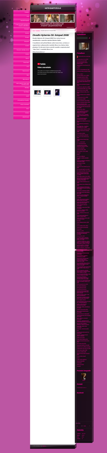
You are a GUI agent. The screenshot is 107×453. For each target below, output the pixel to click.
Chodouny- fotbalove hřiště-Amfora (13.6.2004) (82, 210)
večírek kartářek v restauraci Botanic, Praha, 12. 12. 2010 (83, 245)
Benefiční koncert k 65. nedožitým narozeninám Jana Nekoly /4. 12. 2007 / (84, 81)
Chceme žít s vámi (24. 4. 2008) (83, 86)
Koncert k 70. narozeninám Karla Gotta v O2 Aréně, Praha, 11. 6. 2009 (83, 281)
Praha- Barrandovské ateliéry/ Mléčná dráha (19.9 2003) (83, 200)
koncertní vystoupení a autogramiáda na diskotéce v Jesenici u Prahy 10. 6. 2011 (83, 277)
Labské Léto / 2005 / (81, 109)
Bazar (27, 108)
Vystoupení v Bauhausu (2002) (83, 190)
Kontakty (27, 112)
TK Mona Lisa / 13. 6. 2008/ (82, 97)
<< (77, 425)
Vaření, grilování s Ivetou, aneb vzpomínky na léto (22, 84)
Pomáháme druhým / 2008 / (82, 77)
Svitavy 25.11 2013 (81, 337)
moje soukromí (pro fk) (81, 287)
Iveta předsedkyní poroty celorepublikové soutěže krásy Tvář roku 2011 (83, 250)
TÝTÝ (27, 66)
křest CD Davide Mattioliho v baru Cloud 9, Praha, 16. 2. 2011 (84, 274)
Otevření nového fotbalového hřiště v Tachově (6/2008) (83, 195)
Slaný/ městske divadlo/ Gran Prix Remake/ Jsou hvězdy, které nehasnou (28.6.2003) (84, 178)
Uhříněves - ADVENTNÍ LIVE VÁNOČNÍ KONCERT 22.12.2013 (84, 321)
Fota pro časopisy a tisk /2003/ (83, 100)
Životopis (27, 37)
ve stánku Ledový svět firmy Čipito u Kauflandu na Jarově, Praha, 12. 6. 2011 (83, 238)
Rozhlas (27, 54)
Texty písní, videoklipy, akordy (23, 49)
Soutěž (27, 96)
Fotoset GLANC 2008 (81, 149)
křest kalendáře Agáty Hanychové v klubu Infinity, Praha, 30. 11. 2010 (84, 267)
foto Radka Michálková (81, 285)
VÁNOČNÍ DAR (25, 117)
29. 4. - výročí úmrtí (81, 141)
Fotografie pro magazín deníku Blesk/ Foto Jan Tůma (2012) (83, 298)
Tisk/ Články (26, 91)
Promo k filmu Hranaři (81, 356)
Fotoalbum (27, 12)
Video (28, 75)
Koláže (78, 154)
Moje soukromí (26, 79)
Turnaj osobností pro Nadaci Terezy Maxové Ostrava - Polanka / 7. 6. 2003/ (82, 111)
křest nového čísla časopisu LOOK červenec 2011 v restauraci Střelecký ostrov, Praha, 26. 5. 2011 (82, 260)
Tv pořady (79, 197)
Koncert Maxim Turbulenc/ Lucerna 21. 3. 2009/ (82, 256)
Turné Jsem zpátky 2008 (82, 350)
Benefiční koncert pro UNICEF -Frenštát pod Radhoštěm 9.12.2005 (83, 233)
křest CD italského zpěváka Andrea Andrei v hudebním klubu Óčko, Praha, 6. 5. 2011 (83, 271)
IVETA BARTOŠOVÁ (53, 8)
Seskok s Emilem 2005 (81, 351)
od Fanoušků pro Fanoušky (23, 100)
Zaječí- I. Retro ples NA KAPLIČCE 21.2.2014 (81, 305)
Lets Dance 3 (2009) (81, 163)
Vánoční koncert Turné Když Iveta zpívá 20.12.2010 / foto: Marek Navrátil (83, 291)
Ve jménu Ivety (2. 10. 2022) (82, 59)
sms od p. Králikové (81, 156)
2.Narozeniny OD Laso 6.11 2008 (83, 348)
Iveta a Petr (79, 164)
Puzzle (78, 223)
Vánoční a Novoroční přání (82, 309)
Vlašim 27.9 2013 (80, 364)
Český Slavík (26, 62)
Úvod (28, 16)
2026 (85, 425)
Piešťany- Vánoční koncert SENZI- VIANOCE (82, 335)
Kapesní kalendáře (81, 361)
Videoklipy (27, 87)
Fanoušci (79, 366)
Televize (27, 58)
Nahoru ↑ (44, 445)
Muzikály (27, 33)
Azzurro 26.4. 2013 (81, 235)
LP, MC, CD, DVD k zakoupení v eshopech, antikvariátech (22, 25)
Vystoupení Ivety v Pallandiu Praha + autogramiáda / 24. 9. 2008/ (83, 115)
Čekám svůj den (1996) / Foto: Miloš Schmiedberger (83, 295)
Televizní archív (25, 70)
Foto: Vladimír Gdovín (81, 299)
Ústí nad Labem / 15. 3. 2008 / (83, 75)
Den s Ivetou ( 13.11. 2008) (82, 151)
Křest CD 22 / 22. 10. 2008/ (82, 90)
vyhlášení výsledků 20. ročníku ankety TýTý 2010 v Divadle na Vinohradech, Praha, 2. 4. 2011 (83, 242)
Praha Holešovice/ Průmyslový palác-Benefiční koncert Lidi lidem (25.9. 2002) (83, 187)
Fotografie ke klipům (81, 133)
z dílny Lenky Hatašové (82, 359)
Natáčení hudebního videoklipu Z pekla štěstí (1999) (83, 161)
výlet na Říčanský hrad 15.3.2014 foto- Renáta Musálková (84, 302)
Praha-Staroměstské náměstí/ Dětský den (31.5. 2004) (83, 202)
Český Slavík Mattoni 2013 (82, 339)
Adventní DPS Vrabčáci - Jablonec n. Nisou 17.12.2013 (83, 324)
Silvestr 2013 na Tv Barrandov (83, 313)
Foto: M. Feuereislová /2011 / (83, 78)
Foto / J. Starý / (80, 73)
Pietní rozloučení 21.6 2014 (82, 284)
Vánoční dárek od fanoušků (82, 227)
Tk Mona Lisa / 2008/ (81, 98)
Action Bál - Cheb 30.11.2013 (83, 328)
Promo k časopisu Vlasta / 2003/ (83, 102)
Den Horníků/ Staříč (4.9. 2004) (83, 169)
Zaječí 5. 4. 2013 (80, 230)
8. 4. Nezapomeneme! (81, 143)
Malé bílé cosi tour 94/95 (82, 60)
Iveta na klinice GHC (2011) (82, 225)
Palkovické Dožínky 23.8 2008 (83, 345)
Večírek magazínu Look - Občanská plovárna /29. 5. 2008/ (83, 104)
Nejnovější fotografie (25, 20)
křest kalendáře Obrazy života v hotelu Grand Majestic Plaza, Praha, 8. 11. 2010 (83, 264)
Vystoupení (26, 28)
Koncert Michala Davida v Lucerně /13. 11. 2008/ (82, 119)
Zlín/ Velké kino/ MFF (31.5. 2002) (84, 170)
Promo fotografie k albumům (82, 134)
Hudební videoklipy (81, 147)
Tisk (78, 330)
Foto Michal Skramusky (82, 289)
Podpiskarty (79, 362)
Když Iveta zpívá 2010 (81, 343)
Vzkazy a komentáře (24, 104)
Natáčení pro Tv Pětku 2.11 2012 (83, 346)
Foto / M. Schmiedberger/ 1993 (83, 69)
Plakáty (78, 67)
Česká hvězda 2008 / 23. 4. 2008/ (84, 88)
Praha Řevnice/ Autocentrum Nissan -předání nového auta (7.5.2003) (83, 173)
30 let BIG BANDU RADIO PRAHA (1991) (82, 63)
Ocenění (27, 45)
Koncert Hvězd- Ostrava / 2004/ (83, 128)
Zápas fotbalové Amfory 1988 (83, 222)
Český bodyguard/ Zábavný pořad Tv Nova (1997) (82, 216)
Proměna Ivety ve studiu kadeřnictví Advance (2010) (82, 146)
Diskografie (26, 41)
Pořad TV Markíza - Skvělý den (83, 247)
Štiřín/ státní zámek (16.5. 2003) (83, 176)
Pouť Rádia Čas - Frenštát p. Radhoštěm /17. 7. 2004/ (83, 127)
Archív (78, 357)
